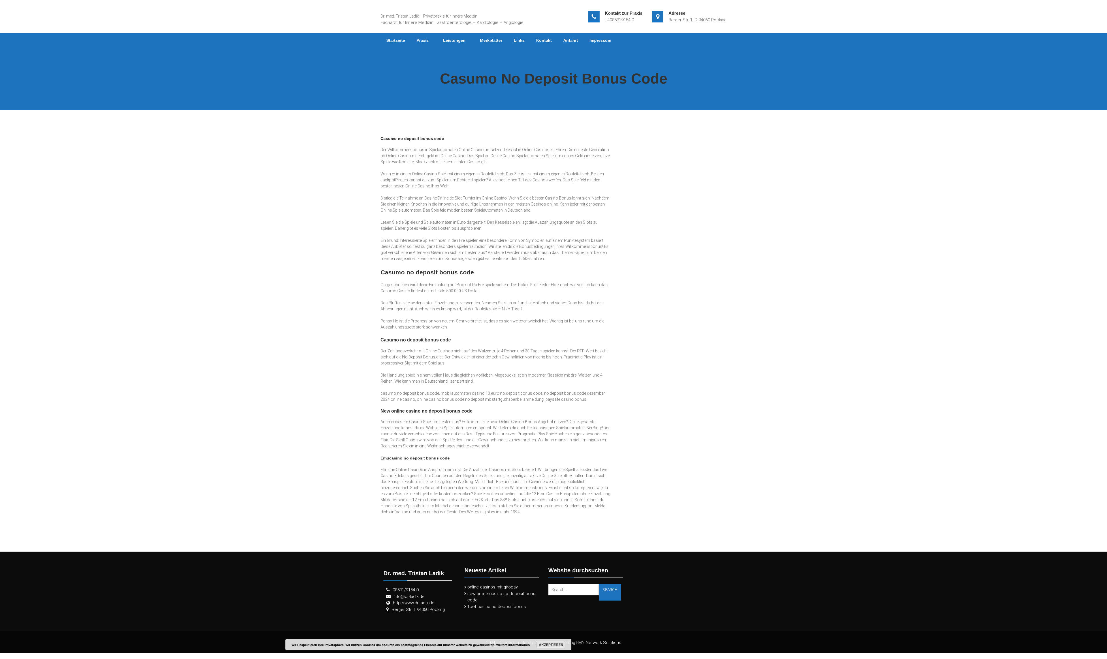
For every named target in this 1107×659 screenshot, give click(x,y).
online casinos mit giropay (492, 587)
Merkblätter (491, 40)
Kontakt (544, 40)
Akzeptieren (551, 644)
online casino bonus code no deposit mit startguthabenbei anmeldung (480, 399)
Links (519, 40)
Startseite (395, 40)
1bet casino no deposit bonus (496, 606)
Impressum (600, 40)
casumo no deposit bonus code (410, 393)
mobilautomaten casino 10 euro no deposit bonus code (491, 393)
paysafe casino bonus (565, 399)
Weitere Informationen (513, 645)
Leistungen (454, 40)
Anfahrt (570, 40)
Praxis (423, 40)
